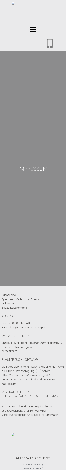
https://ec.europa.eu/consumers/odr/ (26, 375)
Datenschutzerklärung (33, 464)
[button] (33, 30)
